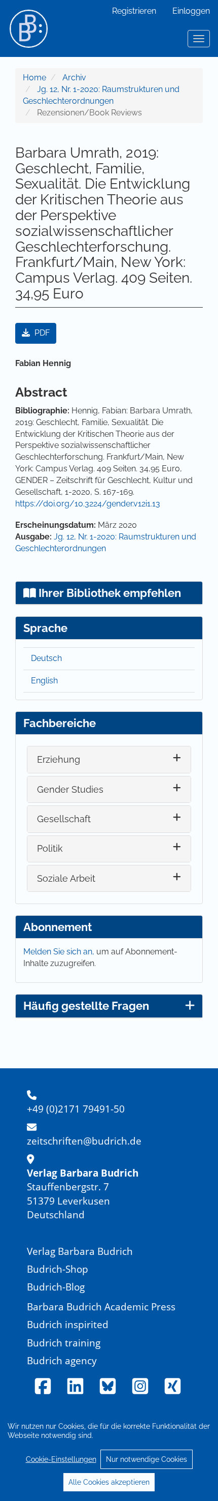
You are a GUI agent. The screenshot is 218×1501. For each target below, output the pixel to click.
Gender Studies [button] (70, 789)
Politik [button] (50, 848)
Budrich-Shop (57, 1269)
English (44, 680)
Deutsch (46, 658)
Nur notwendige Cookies (146, 1459)
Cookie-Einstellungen (61, 1459)
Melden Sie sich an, (59, 951)
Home (34, 77)
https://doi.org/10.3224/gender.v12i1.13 (87, 503)
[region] (109, 1453)
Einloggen (191, 11)
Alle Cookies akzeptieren (109, 1482)
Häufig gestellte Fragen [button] (86, 1005)
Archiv (74, 77)
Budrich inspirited (67, 1324)
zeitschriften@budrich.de (84, 1141)
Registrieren (134, 11)
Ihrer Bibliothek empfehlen (108, 592)
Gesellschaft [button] (64, 819)
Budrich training (63, 1342)
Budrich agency (62, 1360)
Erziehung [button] (58, 759)
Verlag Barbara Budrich (80, 1251)
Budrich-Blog (56, 1287)
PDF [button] (41, 333)
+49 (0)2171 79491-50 (76, 1109)
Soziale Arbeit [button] (66, 878)
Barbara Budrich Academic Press (101, 1306)
